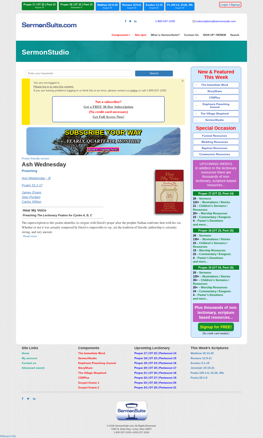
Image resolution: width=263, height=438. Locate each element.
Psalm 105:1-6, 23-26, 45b (207, 372)
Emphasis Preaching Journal (216, 106)
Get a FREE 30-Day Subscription (108, 107)
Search (234, 34)
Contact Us (191, 34)
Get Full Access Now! (108, 117)
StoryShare (214, 91)
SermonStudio (214, 119)
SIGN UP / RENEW (214, 34)
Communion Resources (214, 154)
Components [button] (120, 34)
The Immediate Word (214, 84)
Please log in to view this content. (54, 86)
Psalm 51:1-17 (32, 185)
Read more (30, 236)
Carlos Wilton (31, 202)
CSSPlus (214, 97)
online (133, 90)
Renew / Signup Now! (103, 149)
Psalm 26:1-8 (199, 377)
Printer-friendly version (35, 158)
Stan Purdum (31, 197)
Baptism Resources (214, 148)
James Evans (31, 192)
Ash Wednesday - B (36, 178)
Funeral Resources (214, 135)
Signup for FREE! (216, 327)
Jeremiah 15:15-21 (202, 367)
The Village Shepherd (215, 113)
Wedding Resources (214, 141)
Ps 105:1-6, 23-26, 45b (180, 6)
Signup (235, 4)
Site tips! (141, 34)
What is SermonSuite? (165, 34)
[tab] (216, 85)
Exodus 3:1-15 (154, 6)
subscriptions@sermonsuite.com (216, 21)
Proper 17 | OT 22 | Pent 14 (39, 5)
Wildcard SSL (8, 436)
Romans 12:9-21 (131, 6)
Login (224, 4)
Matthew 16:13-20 (107, 6)
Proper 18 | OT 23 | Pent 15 (76, 5)
